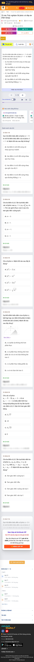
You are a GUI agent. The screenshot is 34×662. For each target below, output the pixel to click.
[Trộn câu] (26, 100)
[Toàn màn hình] (30, 100)
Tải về (26, 29)
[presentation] (15, 205)
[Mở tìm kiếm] (16, 8)
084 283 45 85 (9, 639)
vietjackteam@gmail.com (12, 641)
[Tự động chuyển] (22, 100)
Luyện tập (21, 44)
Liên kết (4, 648)
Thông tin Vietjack (7, 652)
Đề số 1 (3, 38)
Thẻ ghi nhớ (8, 44)
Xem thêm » (7, 337)
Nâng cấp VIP (18, 546)
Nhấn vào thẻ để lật (17, 89)
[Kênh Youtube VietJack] (6, 631)
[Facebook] (2, 631)
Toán (7, 11)
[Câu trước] (11, 95)
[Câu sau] (22, 95)
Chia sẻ (10, 29)
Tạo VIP (22, 8)
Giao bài (9, 33)
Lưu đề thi (26, 33)
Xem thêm (4, 604)
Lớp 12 (2, 11)
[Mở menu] (7, 8)
